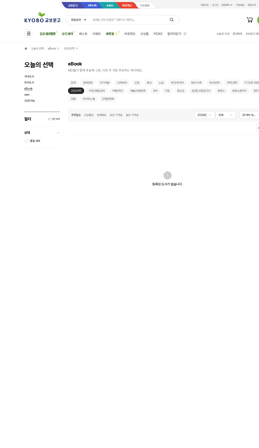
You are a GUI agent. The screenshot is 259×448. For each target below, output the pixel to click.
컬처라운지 (174, 34)
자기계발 (104, 83)
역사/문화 (214, 83)
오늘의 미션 (223, 33)
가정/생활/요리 (97, 91)
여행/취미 (117, 91)
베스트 (83, 34)
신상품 (144, 34)
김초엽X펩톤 (48, 34)
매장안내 (252, 5)
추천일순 (76, 115)
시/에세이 (122, 83)
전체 (73, 83)
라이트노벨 (89, 99)
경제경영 (87, 83)
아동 (167, 91)
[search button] (171, 19)
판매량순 (101, 115)
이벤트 (96, 34)
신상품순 (88, 115)
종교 (149, 83)
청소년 (180, 91)
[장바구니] (249, 19)
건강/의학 (69, 48)
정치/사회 (196, 83)
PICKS (158, 34)
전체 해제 (55, 119)
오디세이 (67, 34)
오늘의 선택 (37, 48)
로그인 (215, 5)
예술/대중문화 (138, 91)
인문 (137, 83)
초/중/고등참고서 (201, 91)
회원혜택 (226, 5)
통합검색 (76, 19)
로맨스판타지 (239, 91)
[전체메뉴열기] (28, 33)
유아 (155, 91)
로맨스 (221, 91)
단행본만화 (108, 99)
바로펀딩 (129, 34)
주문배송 (240, 5)
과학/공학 (232, 83)
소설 (161, 83)
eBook (52, 48)
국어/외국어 (177, 83)
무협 (73, 99)
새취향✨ (112, 34)
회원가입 (205, 5)
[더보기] (185, 34)
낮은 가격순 (116, 115)
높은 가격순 (132, 115)
